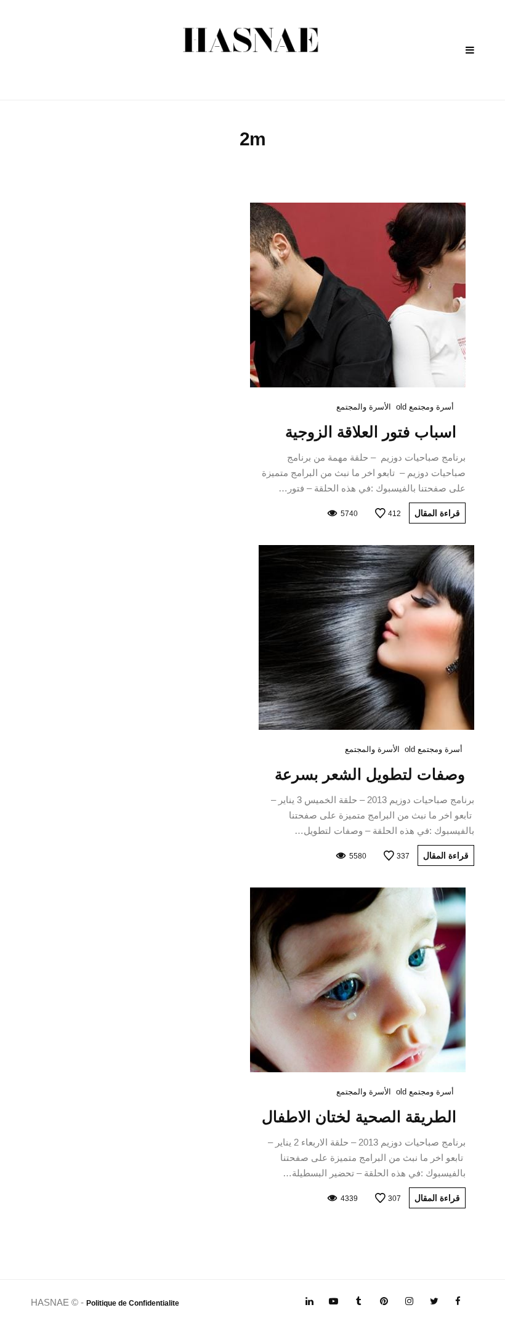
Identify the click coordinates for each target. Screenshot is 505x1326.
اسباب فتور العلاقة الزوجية (370, 431)
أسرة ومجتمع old (425, 406)
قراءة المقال (437, 513)
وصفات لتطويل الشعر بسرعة (370, 774)
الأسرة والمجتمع (363, 406)
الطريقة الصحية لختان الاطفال (359, 1116)
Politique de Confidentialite (132, 1303)
